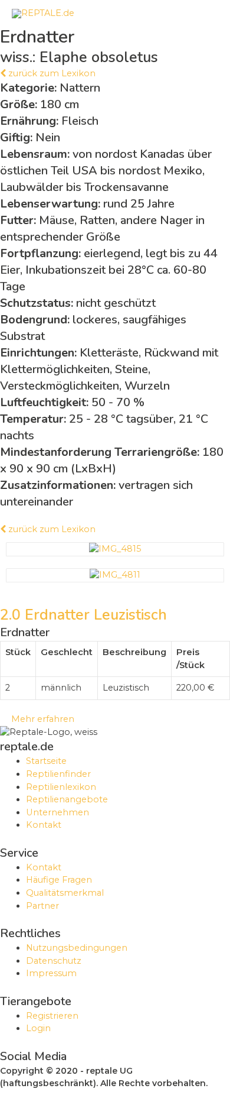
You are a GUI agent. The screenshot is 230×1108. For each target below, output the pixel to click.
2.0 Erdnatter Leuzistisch (83, 615)
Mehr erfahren (40, 719)
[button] (48, 73)
